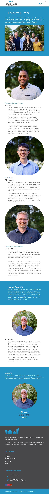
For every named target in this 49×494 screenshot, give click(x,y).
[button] (45, 1)
